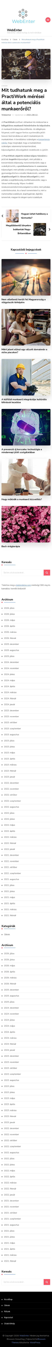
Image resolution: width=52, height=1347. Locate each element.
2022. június (9, 819)
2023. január (9, 776)
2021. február (10, 915)
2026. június (9, 614)
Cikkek (5, 86)
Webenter (6, 115)
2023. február (10, 770)
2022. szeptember (12, 801)
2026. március (10, 632)
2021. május (9, 897)
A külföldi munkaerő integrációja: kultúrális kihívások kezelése (24, 401)
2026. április (9, 626)
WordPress (35, 1342)
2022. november (11, 788)
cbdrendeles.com (23, 585)
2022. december (11, 783)
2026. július (9, 608)
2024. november (11, 668)
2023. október (10, 722)
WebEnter (14, 30)
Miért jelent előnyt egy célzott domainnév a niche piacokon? (24, 351)
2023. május (9, 752)
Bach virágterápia (11, 546)
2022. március (10, 837)
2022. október (10, 794)
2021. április (9, 903)
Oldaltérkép (9, 1323)
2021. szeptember (12, 873)
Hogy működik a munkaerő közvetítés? (22, 499)
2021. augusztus (11, 879)
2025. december (11, 644)
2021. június (9, 891)
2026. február (10, 638)
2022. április (9, 831)
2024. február (10, 698)
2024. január (9, 704)
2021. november (11, 861)
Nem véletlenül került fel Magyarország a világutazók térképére (24, 301)
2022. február (10, 843)
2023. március (10, 764)
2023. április (9, 758)
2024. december (11, 662)
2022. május (9, 825)
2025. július (9, 656)
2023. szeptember (12, 728)
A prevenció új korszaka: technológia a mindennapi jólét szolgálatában (22, 451)
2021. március (10, 909)
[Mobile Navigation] (47, 19)
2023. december (11, 710)
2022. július (9, 813)
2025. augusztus (11, 650)
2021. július (9, 885)
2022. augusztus (11, 807)
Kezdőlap (8, 1299)
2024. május (9, 680)
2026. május (9, 620)
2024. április (9, 686)
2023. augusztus (11, 734)
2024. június (9, 674)
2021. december (11, 855)
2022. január (9, 849)
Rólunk (7, 1311)
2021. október (10, 867)
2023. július (9, 740)
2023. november (11, 716)
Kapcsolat (8, 1317)
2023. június (9, 746)
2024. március (10, 692)
